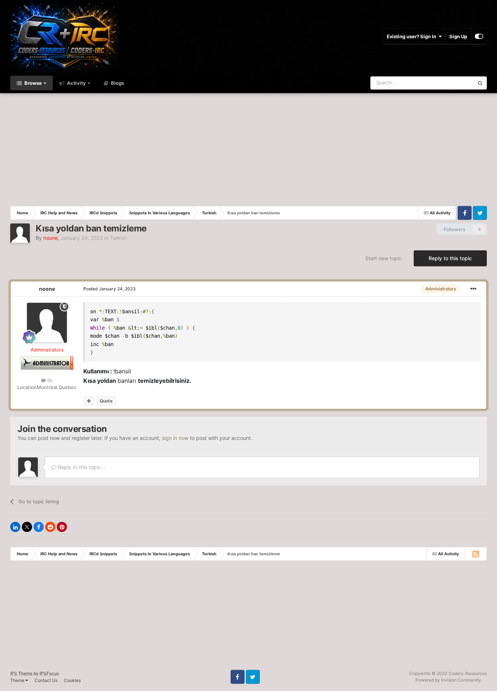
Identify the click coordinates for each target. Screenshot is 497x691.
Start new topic (383, 258)
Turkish (118, 238)
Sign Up (458, 36)
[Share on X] (27, 527)
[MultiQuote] (89, 401)
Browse (32, 83)
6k (49, 380)
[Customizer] (479, 36)
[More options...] (473, 289)
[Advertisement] (248, 148)
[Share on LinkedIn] (15, 527)
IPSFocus (49, 673)
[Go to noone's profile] (20, 233)
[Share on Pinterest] (62, 527)
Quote (106, 401)
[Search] (480, 83)
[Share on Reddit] (50, 527)
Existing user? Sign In (412, 36)
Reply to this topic (450, 258)
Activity (76, 83)
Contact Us (46, 680)
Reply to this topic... (80, 467)
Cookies (72, 680)
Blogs (117, 83)
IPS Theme (21, 673)
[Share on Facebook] (38, 527)
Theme (17, 680)
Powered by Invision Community (448, 680)
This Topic (453, 83)
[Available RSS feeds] (475, 554)
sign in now (175, 438)
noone (47, 289)
